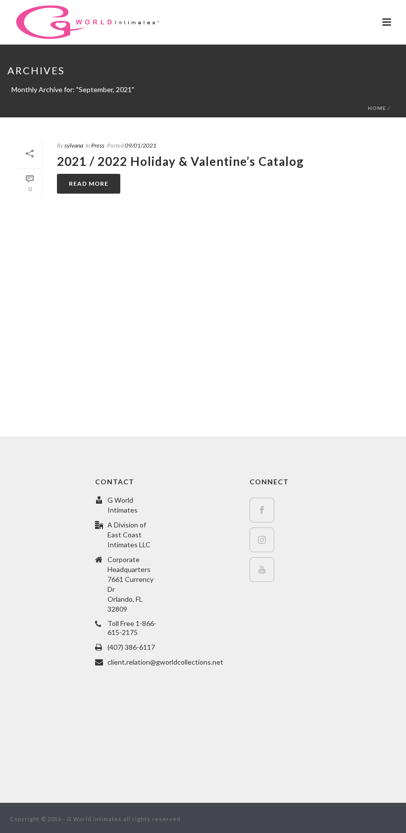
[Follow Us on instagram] (262, 539)
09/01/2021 (140, 145)
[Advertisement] (203, 327)
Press (97, 145)
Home (377, 108)
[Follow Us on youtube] (262, 569)
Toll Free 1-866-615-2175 (131, 627)
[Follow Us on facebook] (262, 510)
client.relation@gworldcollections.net (165, 662)
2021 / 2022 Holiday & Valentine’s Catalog (180, 161)
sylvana (73, 145)
